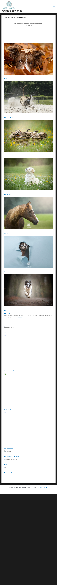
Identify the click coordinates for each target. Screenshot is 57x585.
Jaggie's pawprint (11, 10)
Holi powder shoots (8, 448)
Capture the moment (9, 370)
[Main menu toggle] (54, 6)
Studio (5, 271)
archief (20, 317)
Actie (5, 310)
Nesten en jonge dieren (9, 155)
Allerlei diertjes (7, 409)
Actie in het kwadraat (9, 117)
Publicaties (7, 313)
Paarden (6, 233)
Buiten (5, 78)
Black (5, 464)
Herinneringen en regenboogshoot (12, 456)
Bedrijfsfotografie (8, 472)
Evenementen (7, 194)
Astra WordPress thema (42, 487)
